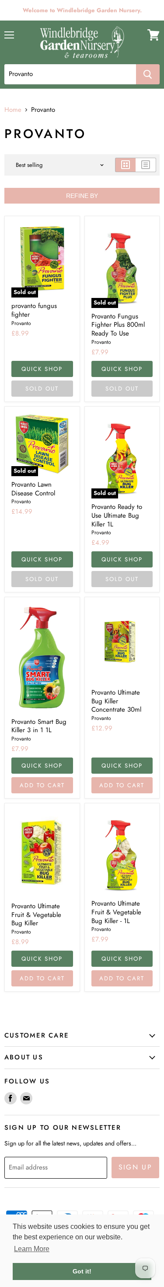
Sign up (136, 1167)
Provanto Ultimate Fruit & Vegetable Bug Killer (36, 914)
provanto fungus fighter (34, 310)
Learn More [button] (31, 1248)
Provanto (21, 323)
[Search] (148, 74)
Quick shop (42, 369)
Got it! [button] (82, 1271)
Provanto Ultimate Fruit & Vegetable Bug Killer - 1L (116, 912)
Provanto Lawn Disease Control (33, 489)
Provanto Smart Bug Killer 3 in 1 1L (38, 726)
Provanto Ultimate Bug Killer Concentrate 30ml (116, 701)
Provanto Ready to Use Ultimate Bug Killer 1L (116, 515)
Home (12, 110)
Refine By (82, 195)
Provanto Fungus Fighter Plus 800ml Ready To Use (118, 324)
